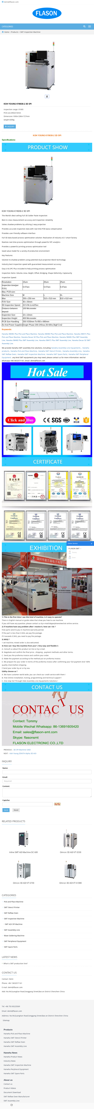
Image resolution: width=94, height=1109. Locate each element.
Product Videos (10, 1088)
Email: (5, 777)
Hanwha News (10, 1053)
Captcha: (6, 800)
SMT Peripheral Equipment (15, 941)
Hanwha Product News (13, 1057)
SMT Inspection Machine (30, 32)
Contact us (8, 1084)
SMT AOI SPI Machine (13, 924)
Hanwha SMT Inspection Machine (31, 354)
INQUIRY (10, 126)
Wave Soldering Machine (14, 935)
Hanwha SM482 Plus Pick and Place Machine (55, 334)
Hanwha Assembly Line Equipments (66, 348)
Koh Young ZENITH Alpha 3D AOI (23, 753)
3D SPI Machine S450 (22, 750)
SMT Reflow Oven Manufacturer (17, 1096)
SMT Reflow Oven (11, 913)
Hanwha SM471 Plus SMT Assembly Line (55, 340)
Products (15, 32)
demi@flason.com (11, 2)
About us (8, 1080)
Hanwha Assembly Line (72, 351)
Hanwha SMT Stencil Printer (49, 351)
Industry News (10, 1061)
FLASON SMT (74, 549)
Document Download (12, 1092)
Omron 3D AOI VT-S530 (70, 852)
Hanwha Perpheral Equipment (16, 1069)
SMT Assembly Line (12, 930)
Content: (6, 786)
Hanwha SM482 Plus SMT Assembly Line (22, 340)
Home (6, 32)
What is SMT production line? (16, 963)
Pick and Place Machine (13, 902)
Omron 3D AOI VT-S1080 (70, 883)
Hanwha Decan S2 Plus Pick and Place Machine (40, 337)
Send (6, 810)
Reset (16, 810)
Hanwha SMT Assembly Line (15, 1046)
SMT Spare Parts (11, 947)
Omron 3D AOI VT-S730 (23, 883)
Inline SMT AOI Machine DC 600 (23, 852)
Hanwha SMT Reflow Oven (14, 1042)
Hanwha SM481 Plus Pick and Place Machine (19, 334)
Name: (5, 768)
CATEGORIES (7, 26)
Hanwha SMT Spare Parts (56, 354)
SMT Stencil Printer (12, 907)
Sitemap (6, 1020)
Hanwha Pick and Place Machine (24, 351)
